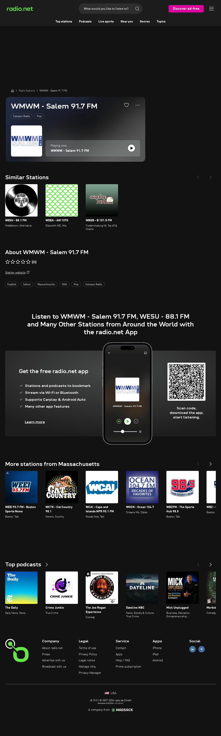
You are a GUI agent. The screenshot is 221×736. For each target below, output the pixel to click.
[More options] (137, 105)
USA (64, 284)
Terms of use (87, 648)
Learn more (35, 422)
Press (46, 654)
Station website (15, 272)
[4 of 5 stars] (23, 261)
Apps (119, 654)
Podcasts (85, 21)
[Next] (210, 175)
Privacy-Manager (90, 672)
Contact (121, 648)
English (11, 284)
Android (158, 660)
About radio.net (52, 648)
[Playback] (131, 148)
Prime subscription (128, 666)
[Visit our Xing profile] (201, 649)
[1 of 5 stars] (7, 261)
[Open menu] (211, 8)
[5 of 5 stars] (28, 261)
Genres (145, 21)
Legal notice (87, 660)
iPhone (157, 648)
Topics (161, 21)
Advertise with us (53, 660)
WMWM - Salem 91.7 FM (70, 151)
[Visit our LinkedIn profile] (192, 649)
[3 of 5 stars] (18, 261)
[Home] (12, 90)
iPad (155, 654)
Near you (127, 21)
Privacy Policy (88, 654)
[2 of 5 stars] (12, 261)
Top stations (63, 21)
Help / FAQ (123, 660)
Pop (39, 116)
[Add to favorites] (126, 104)
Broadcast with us (54, 666)
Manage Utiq (87, 666)
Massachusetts (46, 284)
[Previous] (198, 175)
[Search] (137, 8)
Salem (27, 284)
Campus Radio (21, 116)
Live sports (106, 21)
